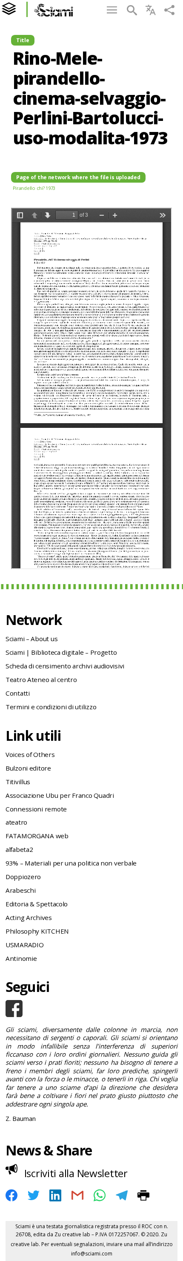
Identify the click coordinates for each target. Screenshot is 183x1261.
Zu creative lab (72, 1234)
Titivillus (18, 781)
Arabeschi (21, 890)
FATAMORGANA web (37, 835)
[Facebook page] (91, 1008)
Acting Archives (29, 917)
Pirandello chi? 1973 (34, 188)
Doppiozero (23, 876)
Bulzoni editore (28, 768)
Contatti (18, 693)
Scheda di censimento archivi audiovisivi (65, 666)
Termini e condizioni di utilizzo (51, 706)
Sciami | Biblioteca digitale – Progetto (61, 652)
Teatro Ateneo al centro (41, 679)
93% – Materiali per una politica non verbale (71, 863)
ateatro (16, 822)
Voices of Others (30, 754)
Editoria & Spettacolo (37, 904)
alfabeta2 (19, 849)
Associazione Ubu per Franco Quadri (60, 795)
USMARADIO (25, 944)
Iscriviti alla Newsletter (76, 1173)
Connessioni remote (36, 809)
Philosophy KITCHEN (37, 931)
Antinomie (21, 958)
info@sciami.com (91, 1253)
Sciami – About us (31, 638)
